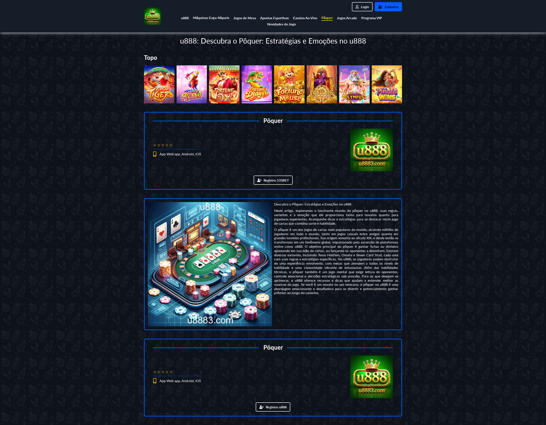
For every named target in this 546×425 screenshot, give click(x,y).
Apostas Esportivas (274, 18)
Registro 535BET (276, 180)
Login (365, 7)
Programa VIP (371, 18)
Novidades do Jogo (281, 24)
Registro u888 (276, 407)
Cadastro (391, 7)
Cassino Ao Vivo (305, 18)
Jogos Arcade (347, 18)
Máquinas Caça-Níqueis (211, 18)
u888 (185, 18)
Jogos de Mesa (245, 18)
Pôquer (327, 18)
